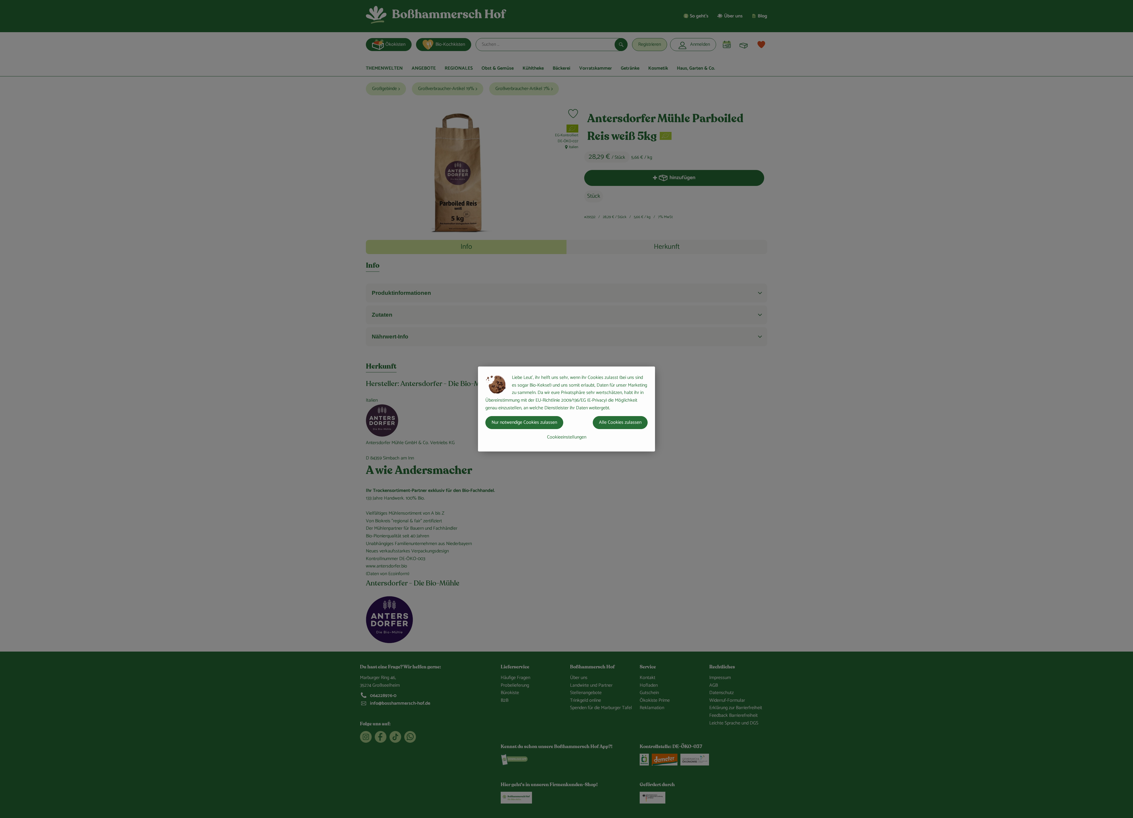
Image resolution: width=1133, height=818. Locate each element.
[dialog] (566, 409)
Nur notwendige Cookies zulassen (524, 422)
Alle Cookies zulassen (620, 422)
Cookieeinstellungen (566, 437)
